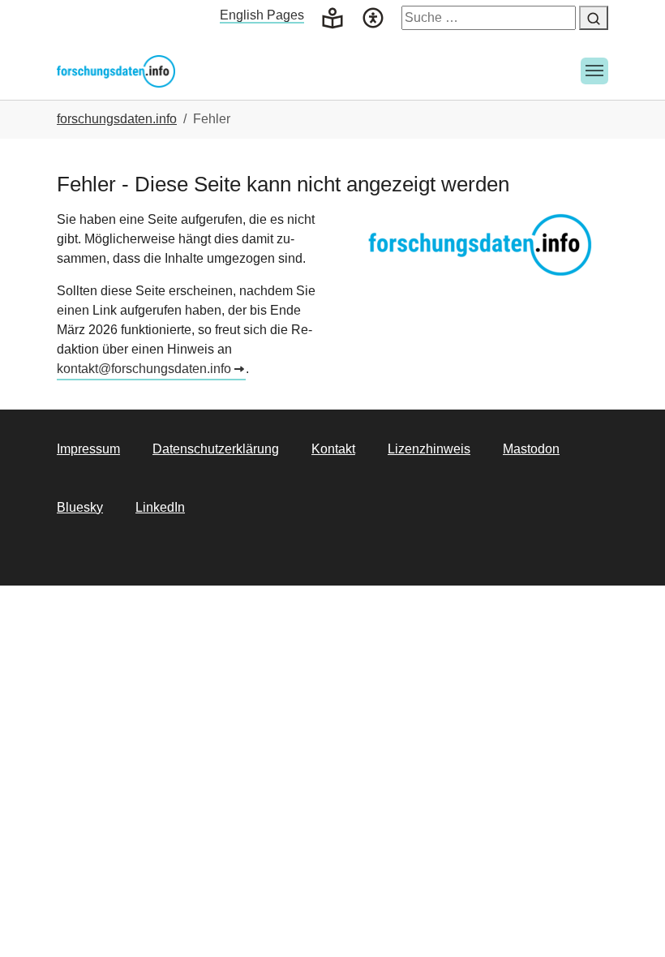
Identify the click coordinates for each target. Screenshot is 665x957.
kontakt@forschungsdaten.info (144, 369)
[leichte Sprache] (332, 17)
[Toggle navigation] (594, 71)
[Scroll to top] (629, 921)
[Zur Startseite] (116, 71)
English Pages (262, 15)
